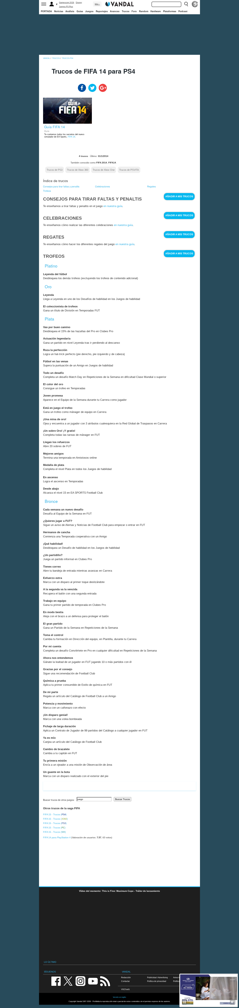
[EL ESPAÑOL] (195, 4)
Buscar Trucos (122, 799)
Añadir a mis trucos (179, 196)
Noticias (58, 11)
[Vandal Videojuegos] (119, 3)
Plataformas (169, 11)
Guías (80, 11)
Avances (115, 11)
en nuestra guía (112, 206)
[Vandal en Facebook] (56, 981)
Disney (79, 2)
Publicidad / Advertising (157, 977)
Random (143, 11)
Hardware (155, 11)
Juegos (89, 11)
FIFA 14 (71, 137)
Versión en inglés (119, 997)
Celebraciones (102, 186)
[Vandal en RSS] (105, 981)
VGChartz (125, 989)
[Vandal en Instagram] (80, 981)
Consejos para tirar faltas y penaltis (61, 186)
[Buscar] (186, 4)
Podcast (182, 11)
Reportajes (102, 11)
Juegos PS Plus (66, 7)
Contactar (125, 981)
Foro (134, 11)
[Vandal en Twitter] (68, 981)
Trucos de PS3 (54, 169)
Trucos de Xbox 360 (77, 169)
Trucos (125, 11)
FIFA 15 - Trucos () (55, 814)
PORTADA (46, 11)
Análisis (69, 11)
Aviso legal (178, 977)
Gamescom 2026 (66, 2)
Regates (151, 186)
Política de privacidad (156, 981)
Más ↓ (97, 4)
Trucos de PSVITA (129, 169)
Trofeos (47, 190)
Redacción (126, 977)
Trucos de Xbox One (104, 169)
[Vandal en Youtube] (93, 981)
